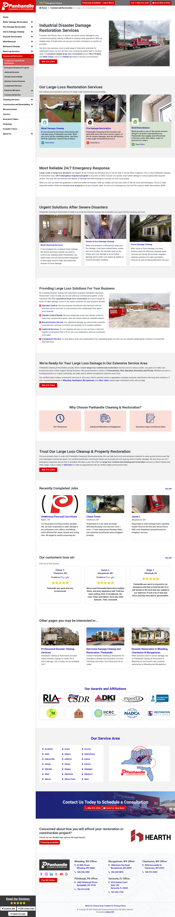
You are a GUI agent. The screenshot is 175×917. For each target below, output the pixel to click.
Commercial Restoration (61, 8)
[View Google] (66, 874)
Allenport (88, 774)
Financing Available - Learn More (98, 3)
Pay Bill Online (48, 880)
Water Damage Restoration (15, 22)
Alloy (86, 779)
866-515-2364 (48, 62)
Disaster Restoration (12, 37)
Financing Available (49, 842)
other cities (103, 380)
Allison (48, 779)
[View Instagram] (46, 874)
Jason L (136, 516)
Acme (67, 749)
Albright (48, 769)
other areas (48, 57)
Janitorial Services (11, 72)
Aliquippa (88, 769)
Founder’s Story (10, 129)
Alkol (47, 774)
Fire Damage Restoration (98, 128)
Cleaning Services (11, 99)
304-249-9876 (117, 872)
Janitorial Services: (50, 329)
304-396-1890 (83, 872)
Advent (87, 764)
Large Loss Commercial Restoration (14, 62)
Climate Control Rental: (52, 315)
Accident (49, 749)
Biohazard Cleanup (11, 46)
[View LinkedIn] (51, 874)
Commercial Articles (12, 95)
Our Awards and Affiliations (105, 689)
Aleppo (68, 769)
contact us (67, 57)
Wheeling (67, 380)
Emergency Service (50, 3)
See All (168, 489)
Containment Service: (51, 339)
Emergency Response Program (16, 68)
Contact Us (108, 906)
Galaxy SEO (109, 912)
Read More (47, 143)
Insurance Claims (10, 119)
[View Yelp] (56, 874)
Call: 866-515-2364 (140, 3)
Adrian (48, 764)
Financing (7, 124)
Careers (6, 114)
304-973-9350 (151, 872)
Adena (87, 759)
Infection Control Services (14, 81)
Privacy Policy (120, 906)
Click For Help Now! (114, 808)
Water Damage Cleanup (52, 128)
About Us (88, 906)
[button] (32, 22)
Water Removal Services (51, 245)
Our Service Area (105, 738)
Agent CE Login (19, 914)
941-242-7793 (117, 892)
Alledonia (69, 774)
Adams (68, 754)
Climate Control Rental (13, 77)
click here (68, 465)
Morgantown (88, 380)
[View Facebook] (41, 874)
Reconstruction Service (52, 322)
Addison (68, 759)
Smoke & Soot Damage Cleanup (100, 241)
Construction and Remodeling (16, 104)
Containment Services (13, 86)
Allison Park (70, 779)
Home (44, 8)
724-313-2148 (83, 889)
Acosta (87, 749)
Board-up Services (11, 51)
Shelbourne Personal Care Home (59, 516)
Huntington (77, 380)
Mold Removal (9, 41)
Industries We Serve (12, 90)
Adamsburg (89, 754)
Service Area (98, 906)
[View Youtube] (61, 874)
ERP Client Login (27, 908)
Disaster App (9, 908)
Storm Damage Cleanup (141, 244)
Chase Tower (93, 516)
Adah (47, 754)
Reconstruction (10, 109)
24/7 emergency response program (72, 176)
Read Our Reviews (18, 899)
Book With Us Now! (162, 3)
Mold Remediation (141, 127)
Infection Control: (50, 305)
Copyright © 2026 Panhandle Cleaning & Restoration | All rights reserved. (106, 909)
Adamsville (50, 759)
